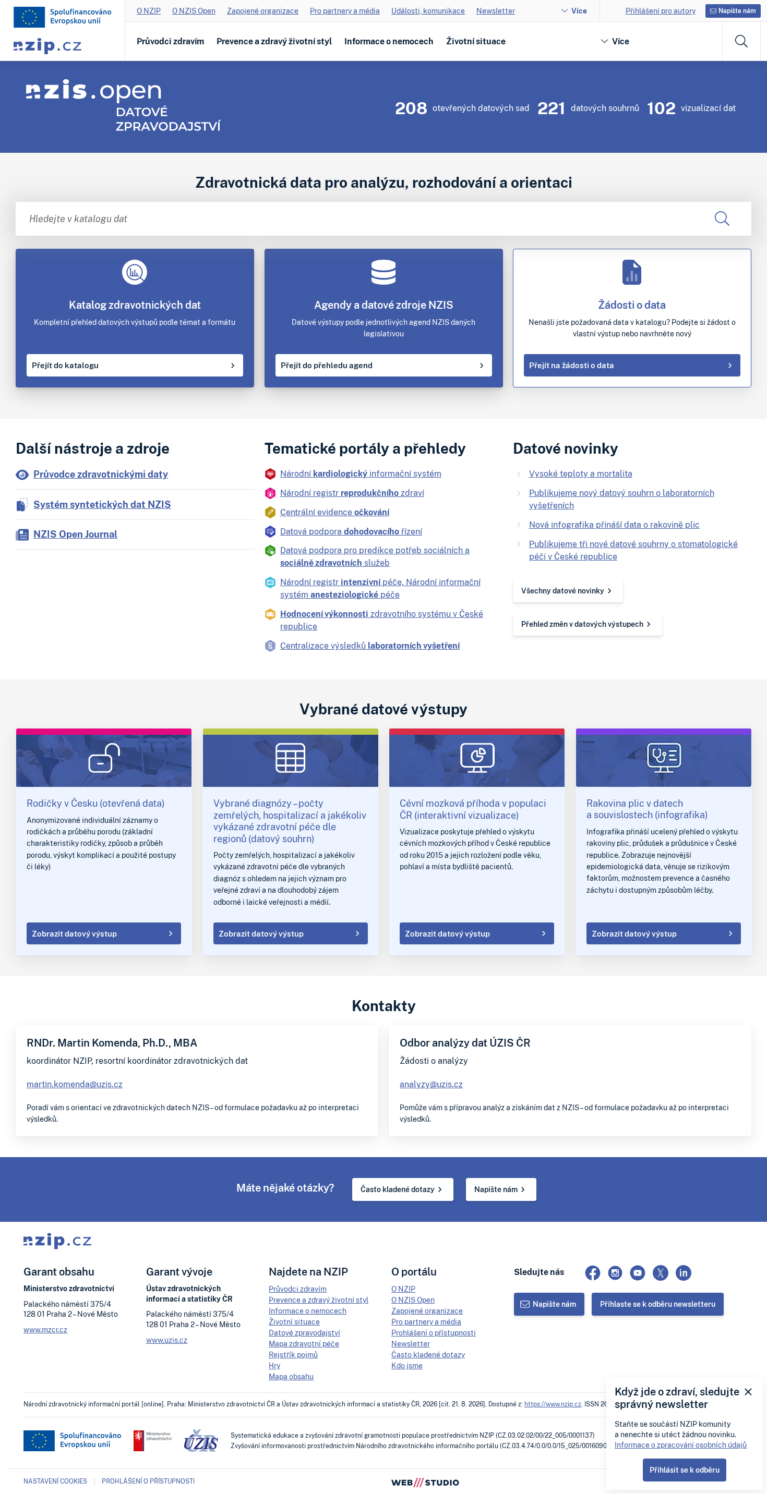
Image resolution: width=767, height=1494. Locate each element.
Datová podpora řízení (351, 531)
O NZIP (149, 10)
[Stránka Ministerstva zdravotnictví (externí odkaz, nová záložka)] (153, 1440)
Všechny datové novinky (562, 590)
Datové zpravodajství (304, 1332)
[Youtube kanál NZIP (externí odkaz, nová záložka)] (637, 1273)
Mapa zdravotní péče (304, 1343)
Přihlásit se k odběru (685, 1469)
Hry (274, 1365)
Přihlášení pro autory (661, 10)
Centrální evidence (334, 512)
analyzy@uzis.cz (431, 1084)
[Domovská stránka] (63, 17)
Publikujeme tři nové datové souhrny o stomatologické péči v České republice (633, 550)
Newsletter (495, 10)
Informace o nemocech (389, 41)
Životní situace (476, 41)
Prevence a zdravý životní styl (274, 41)
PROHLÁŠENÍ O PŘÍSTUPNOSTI (148, 1481)
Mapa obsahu (291, 1376)
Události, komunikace (428, 10)
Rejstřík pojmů (293, 1354)
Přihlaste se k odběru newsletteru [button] (657, 1303)
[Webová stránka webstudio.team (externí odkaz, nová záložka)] (425, 1481)
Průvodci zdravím (170, 41)
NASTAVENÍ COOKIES (55, 1481)
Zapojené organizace (262, 10)
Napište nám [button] (737, 11)
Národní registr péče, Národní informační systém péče (380, 588)
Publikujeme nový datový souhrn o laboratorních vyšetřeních (621, 499)
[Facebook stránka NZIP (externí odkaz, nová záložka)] (593, 1273)
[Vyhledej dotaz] (721, 219)
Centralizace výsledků (370, 645)
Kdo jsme (407, 1365)
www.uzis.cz (166, 1339)
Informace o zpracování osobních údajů (681, 1444)
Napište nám (496, 1189)
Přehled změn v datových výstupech (582, 624)
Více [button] (620, 41)
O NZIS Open (193, 10)
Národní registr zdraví (352, 493)
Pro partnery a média (345, 10)
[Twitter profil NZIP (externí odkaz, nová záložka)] (660, 1273)
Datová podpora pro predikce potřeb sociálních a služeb (375, 556)
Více (579, 10)
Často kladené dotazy (398, 1189)
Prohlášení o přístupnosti (433, 1332)
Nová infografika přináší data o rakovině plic (614, 524)
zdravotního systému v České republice (381, 620)
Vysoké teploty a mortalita (580, 473)
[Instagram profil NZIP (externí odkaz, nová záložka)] (615, 1273)
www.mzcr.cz (45, 1329)
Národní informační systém (360, 473)
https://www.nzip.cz (552, 1404)
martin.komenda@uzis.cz (75, 1084)
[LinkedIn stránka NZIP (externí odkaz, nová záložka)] (683, 1273)
